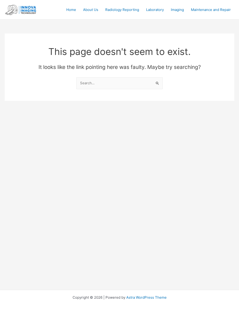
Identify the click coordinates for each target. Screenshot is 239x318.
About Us (90, 9)
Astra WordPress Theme (146, 297)
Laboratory (155, 9)
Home (71, 9)
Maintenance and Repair (211, 9)
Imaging (177, 9)
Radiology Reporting (122, 9)
